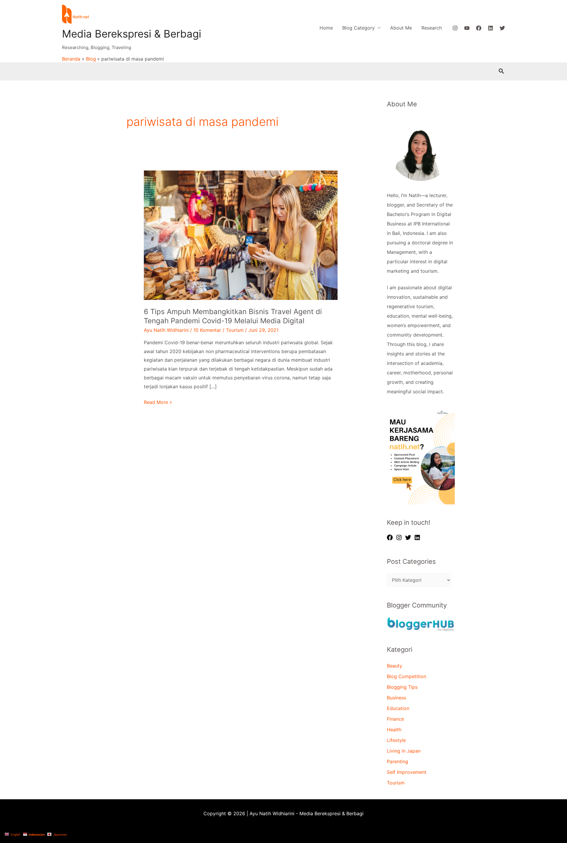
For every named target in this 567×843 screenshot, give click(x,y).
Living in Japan (404, 751)
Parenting (397, 761)
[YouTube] (467, 28)
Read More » (158, 402)
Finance (395, 719)
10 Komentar (207, 330)
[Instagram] (455, 28)
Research (431, 28)
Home (326, 28)
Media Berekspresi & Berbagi (131, 33)
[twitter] (409, 537)
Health (394, 729)
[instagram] (400, 537)
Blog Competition (406, 676)
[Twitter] (502, 28)
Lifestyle (396, 740)
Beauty (394, 666)
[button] (501, 71)
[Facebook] (478, 28)
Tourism (235, 330)
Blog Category (358, 28)
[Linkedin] (490, 28)
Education (398, 708)
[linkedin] (418, 537)
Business (396, 698)
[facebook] (391, 537)
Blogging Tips (402, 687)
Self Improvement (406, 772)
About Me (401, 28)
